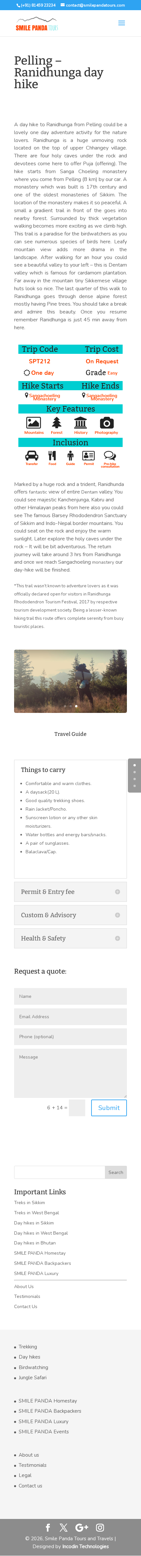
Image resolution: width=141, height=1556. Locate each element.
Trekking (28, 1347)
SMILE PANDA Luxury (36, 1273)
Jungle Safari (33, 1377)
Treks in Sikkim (29, 1203)
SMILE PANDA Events (44, 1431)
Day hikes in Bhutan (35, 1243)
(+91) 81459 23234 (38, 5)
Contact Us (25, 1306)
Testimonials (27, 1296)
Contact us (30, 1486)
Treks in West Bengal (36, 1213)
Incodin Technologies (85, 1546)
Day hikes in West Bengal (41, 1233)
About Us (24, 1286)
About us (29, 1455)
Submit (109, 1107)
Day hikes (29, 1357)
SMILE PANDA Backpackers (42, 1263)
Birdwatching (33, 1367)
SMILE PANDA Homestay (40, 1253)
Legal (25, 1475)
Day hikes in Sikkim (34, 1223)
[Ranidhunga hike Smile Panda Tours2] (70, 713)
